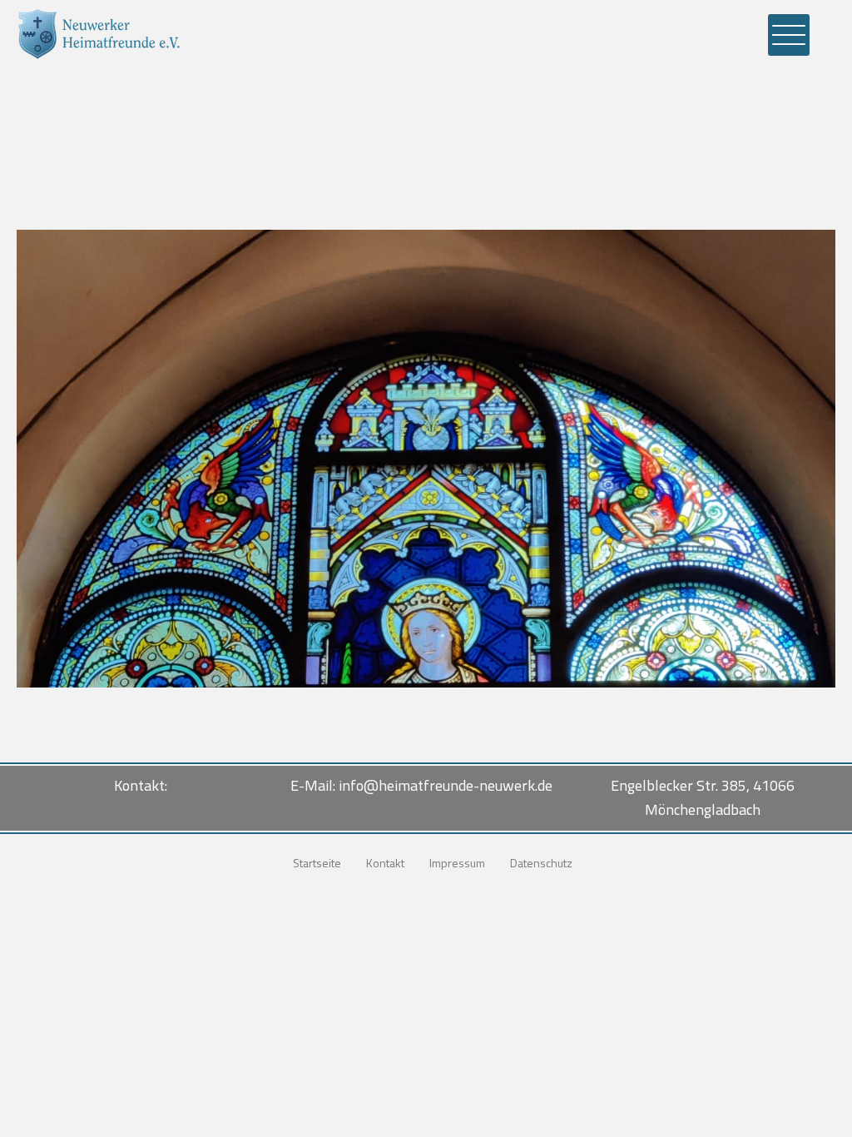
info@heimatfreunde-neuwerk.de (445, 785)
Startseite (317, 862)
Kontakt (385, 862)
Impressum (457, 862)
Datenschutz (541, 862)
